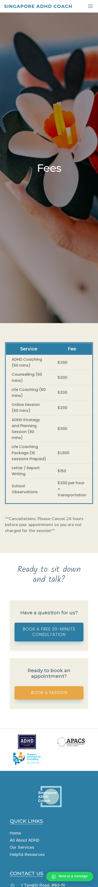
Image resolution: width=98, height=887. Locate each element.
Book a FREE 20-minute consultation (49, 632)
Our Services (22, 847)
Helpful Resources (27, 854)
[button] (69, 876)
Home (15, 833)
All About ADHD (24, 840)
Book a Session (49, 692)
